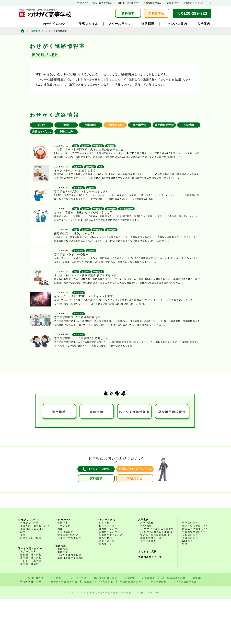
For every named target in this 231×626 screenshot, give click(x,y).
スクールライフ (120, 23)
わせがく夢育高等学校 (64, 581)
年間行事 (62, 522)
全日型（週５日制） (32, 554)
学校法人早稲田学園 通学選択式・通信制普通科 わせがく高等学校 (45, 13)
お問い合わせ (36, 577)
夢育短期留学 (65, 531)
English (187, 541)
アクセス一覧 (107, 541)
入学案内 (203, 23)
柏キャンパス (107, 525)
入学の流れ (147, 522)
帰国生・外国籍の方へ (129, 3)
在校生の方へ (173, 3)
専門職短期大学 (164, 124)
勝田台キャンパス (109, 528)
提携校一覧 (105, 544)
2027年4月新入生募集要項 (156, 531)
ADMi (207, 581)
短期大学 (90, 124)
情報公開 (198, 577)
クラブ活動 (64, 525)
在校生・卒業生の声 (69, 538)
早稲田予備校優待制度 (70, 558)
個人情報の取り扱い (105, 577)
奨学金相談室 (148, 541)
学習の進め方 (28, 551)
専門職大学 (139, 124)
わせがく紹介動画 (30, 538)
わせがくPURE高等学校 (98, 581)
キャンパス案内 (176, 23)
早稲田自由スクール (132, 581)
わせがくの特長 (29, 522)
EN (201, 3)
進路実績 (97, 412)
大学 (66, 124)
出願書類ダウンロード (153, 538)
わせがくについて (56, 23)
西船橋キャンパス (109, 531)
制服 (60, 528)
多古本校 (104, 522)
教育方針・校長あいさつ (34, 525)
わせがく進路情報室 (69, 555)
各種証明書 (148, 577)
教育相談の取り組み (32, 528)
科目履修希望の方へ (153, 3)
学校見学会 (156, 13)
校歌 (23, 534)
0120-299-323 (194, 13)
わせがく (134, 412)
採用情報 (129, 577)
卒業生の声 (66, 131)
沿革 (23, 531)
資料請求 (128, 13)
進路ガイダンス (41, 131)
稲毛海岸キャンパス (111, 534)
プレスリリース (77, 577)
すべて (42, 124)
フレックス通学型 (30, 560)
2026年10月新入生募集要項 (157, 528)
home (22, 30)
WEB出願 (146, 525)
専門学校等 (115, 124)
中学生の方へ (82, 3)
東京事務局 (105, 538)
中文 (209, 3)
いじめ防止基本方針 (174, 577)
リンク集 (56, 577)
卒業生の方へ (190, 3)
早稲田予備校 (172, 412)
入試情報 (188, 124)
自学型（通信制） (30, 563)
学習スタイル (88, 23)
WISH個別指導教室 (185, 581)
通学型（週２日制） (32, 557)
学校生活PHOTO (67, 534)
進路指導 (147, 23)
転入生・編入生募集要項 (154, 534)
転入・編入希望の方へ (103, 3)
